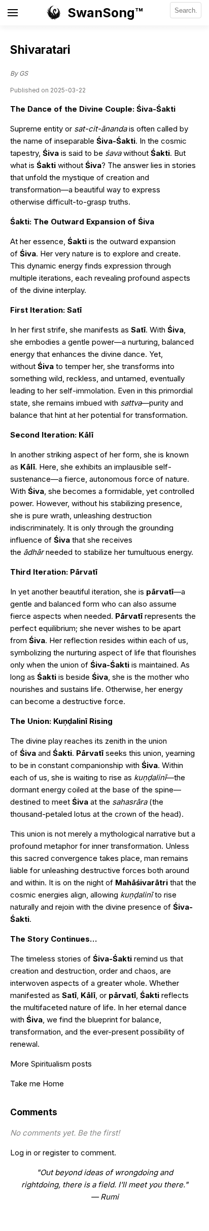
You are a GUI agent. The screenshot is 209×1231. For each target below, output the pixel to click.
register (56, 1152)
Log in (20, 1152)
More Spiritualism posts (51, 1064)
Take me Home (37, 1083)
